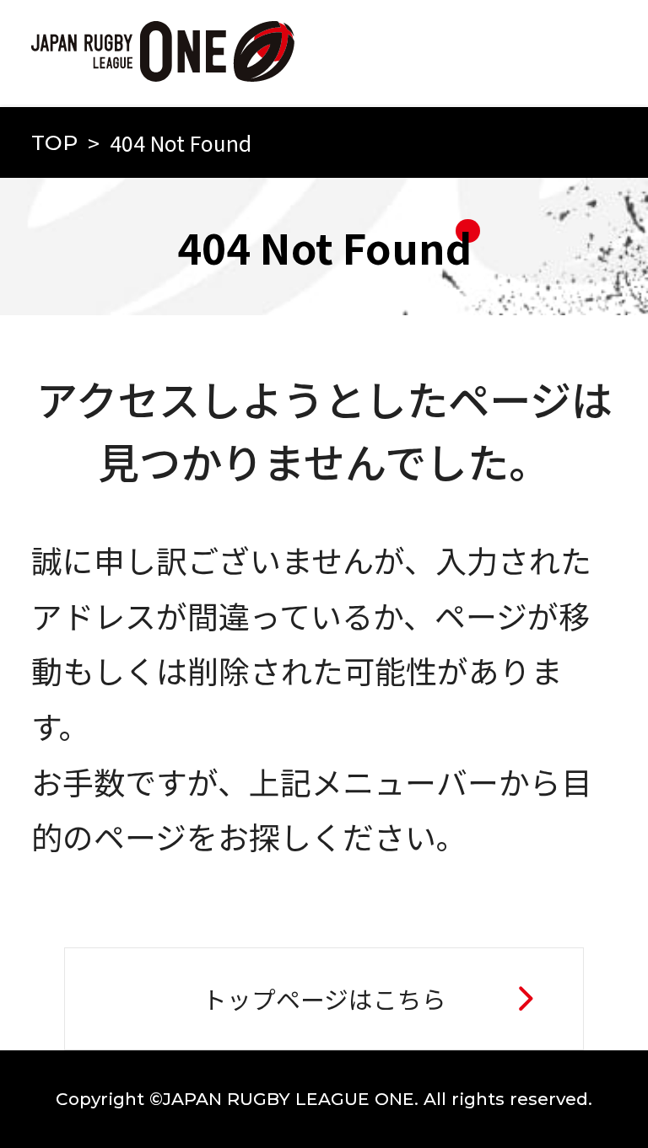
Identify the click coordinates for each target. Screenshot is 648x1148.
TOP (54, 142)
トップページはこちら (324, 998)
